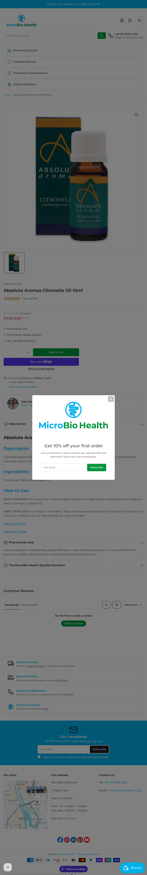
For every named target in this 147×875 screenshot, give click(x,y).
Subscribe (96, 467)
